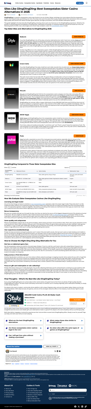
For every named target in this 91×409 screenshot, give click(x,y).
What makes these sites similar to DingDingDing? (63, 321)
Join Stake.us (78, 36)
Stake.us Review (30, 297)
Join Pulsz (79, 136)
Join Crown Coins (77, 63)
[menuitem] (68, 393)
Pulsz (21, 139)
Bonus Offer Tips (32, 396)
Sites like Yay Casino (66, 235)
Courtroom (27, 363)
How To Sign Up (32, 388)
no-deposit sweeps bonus (60, 214)
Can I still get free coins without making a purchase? (21, 336)
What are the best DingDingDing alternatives (21, 321)
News (13, 363)
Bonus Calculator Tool (34, 400)
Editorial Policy (10, 394)
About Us (8, 388)
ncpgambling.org (27, 376)
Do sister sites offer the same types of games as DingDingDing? (64, 329)
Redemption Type (74, 171)
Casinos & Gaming (33, 363)
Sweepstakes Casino (8, 171)
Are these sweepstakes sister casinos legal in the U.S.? (23, 329)
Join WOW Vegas (77, 114)
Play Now (77, 300)
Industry (22, 363)
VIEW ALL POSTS (51, 346)
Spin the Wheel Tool (33, 398)
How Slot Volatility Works (35, 390)
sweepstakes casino (57, 26)
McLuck (22, 94)
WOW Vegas (23, 118)
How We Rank (10, 390)
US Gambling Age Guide (35, 392)
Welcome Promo (20, 171)
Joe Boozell (13, 351)
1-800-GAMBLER (69, 397)
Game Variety (42, 171)
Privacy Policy (10, 392)
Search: (67, 167)
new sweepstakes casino (38, 204)
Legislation (17, 363)
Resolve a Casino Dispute (35, 394)
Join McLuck (79, 90)
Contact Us (9, 396)
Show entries (10, 167)
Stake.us (77, 40)
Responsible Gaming (30, 374)
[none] (68, 393)
